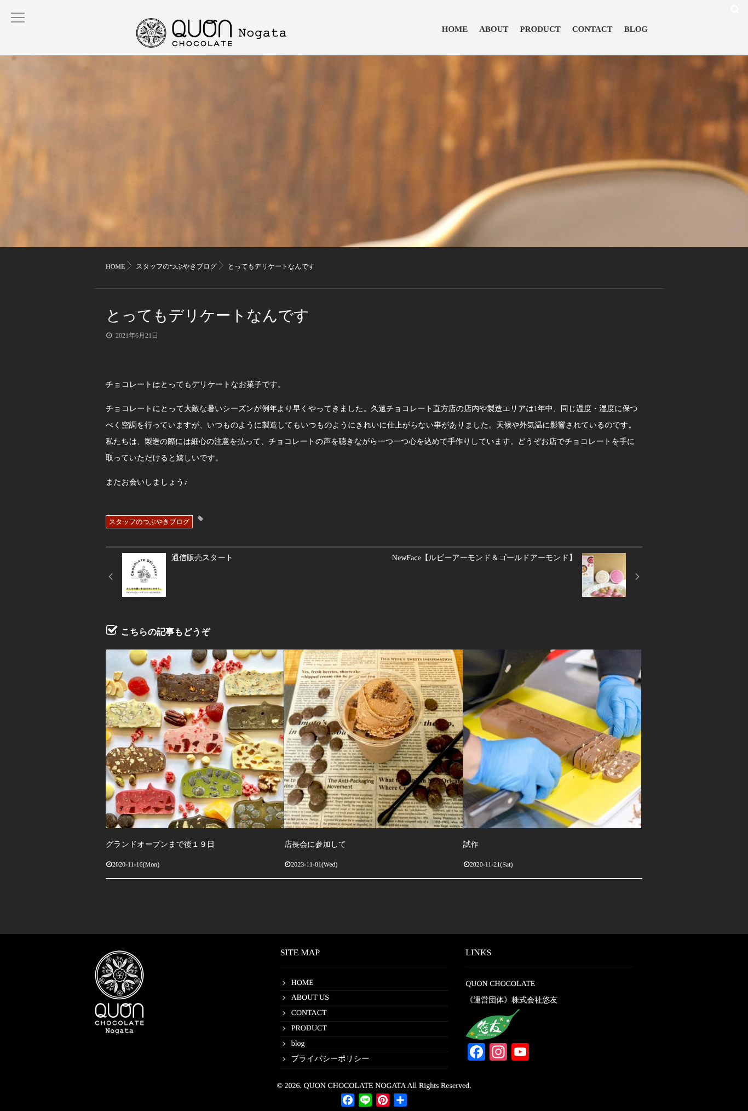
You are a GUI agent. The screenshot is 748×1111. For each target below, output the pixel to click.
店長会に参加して (315, 845)
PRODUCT (540, 29)
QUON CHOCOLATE (500, 984)
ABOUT (493, 29)
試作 (471, 845)
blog (298, 1044)
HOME (455, 29)
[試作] (552, 738)
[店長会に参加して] (373, 738)
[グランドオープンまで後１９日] (195, 738)
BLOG (636, 29)
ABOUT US (310, 998)
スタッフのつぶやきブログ (149, 522)
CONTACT (592, 29)
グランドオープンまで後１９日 (160, 845)
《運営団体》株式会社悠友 (511, 1000)
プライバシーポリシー (330, 1059)
